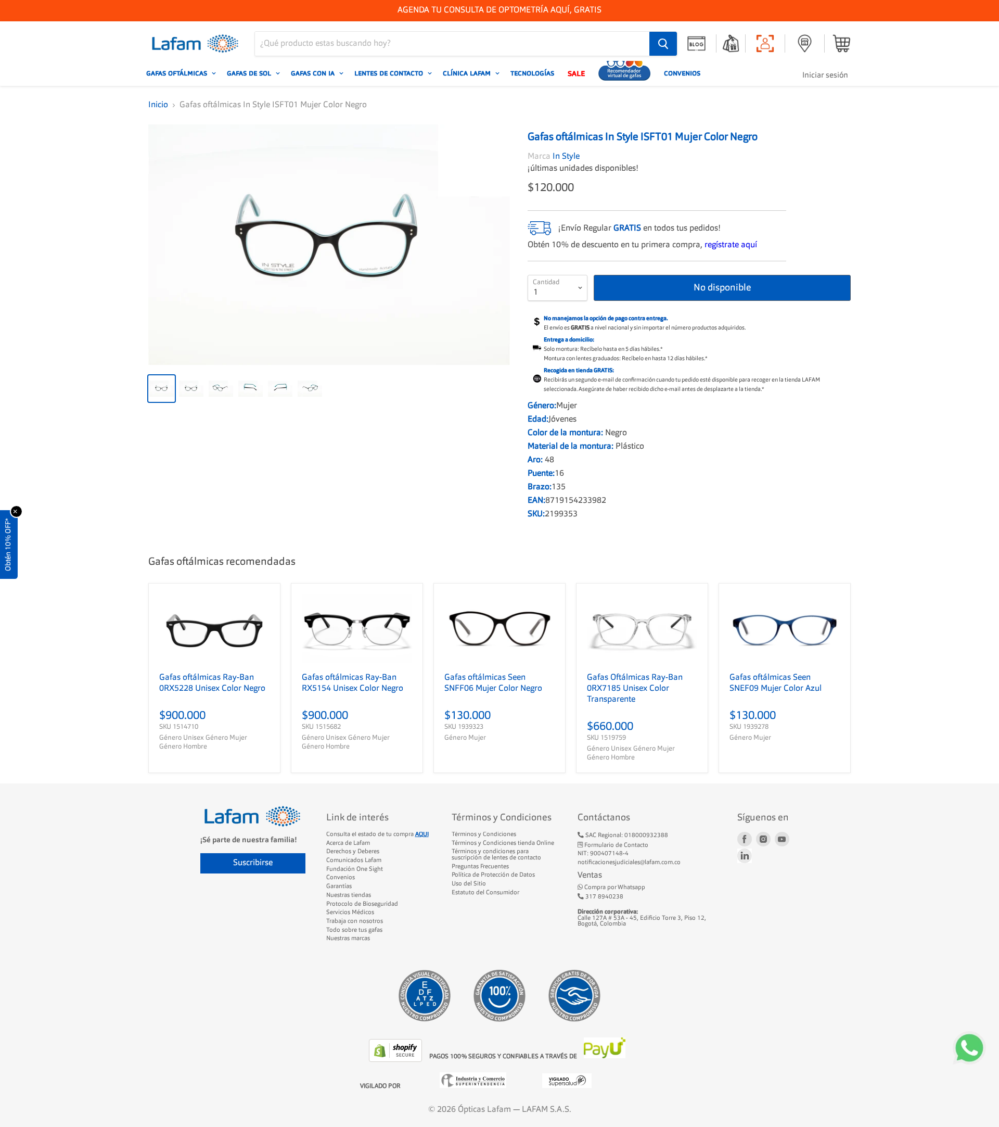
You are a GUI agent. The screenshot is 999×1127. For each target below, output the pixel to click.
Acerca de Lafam (348, 843)
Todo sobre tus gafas (354, 930)
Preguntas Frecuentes (480, 867)
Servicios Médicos (350, 912)
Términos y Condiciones (484, 834)
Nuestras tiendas (348, 895)
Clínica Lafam (468, 73)
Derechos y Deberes (352, 852)
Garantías (339, 886)
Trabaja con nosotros (354, 921)
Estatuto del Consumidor (485, 893)
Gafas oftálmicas (177, 73)
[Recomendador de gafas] (624, 73)
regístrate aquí (731, 245)
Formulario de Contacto (615, 845)
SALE (576, 73)
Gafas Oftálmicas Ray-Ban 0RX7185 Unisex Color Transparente (635, 689)
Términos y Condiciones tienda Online (503, 843)
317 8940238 (603, 897)
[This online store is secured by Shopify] (396, 1060)
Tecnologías (532, 73)
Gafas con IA (314, 73)
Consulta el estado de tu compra (377, 834)
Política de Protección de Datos (493, 875)
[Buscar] (663, 44)
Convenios (682, 73)
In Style (566, 157)
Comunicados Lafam (353, 860)
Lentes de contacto (389, 73)
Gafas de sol (250, 73)
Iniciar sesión (825, 76)
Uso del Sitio (469, 884)
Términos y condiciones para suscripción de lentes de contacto (496, 855)
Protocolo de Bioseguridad (362, 904)
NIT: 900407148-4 (603, 854)
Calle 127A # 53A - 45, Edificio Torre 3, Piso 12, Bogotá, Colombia (642, 918)
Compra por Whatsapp (614, 887)
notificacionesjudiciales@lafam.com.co (629, 862)
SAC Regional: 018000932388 (626, 835)
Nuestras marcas (348, 938)
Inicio (158, 105)
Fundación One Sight (354, 869)
